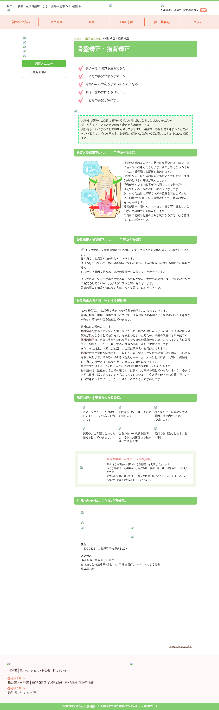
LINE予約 (126, 22)
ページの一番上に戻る (180, 646)
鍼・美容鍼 (162, 22)
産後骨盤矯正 (38, 72)
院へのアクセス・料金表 (35, 670)
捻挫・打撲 (30, 692)
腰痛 (10, 692)
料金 (91, 22)
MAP (203, 10)
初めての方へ (21, 22)
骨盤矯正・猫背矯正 (18, 682)
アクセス (56, 22)
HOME (13, 670)
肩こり (18, 692)
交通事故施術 (55, 682)
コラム (198, 22)
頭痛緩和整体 (86, 682)
